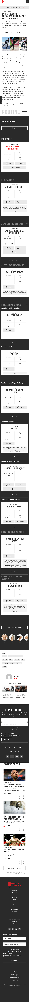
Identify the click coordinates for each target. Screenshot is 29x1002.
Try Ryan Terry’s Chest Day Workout (14, 850)
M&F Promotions (7, 732)
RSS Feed (14, 914)
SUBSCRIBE (7, 739)
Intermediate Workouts (8, 663)
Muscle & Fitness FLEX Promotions (11, 735)
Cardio (10, 659)
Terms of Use (14, 972)
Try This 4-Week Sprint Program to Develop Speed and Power (14, 786)
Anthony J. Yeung (18, 676)
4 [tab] (16, 416)
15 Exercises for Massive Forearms (21, 696)
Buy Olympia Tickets (14, 919)
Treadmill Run (14, 585)
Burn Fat (5, 659)
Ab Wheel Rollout (14, 186)
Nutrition (14, 892)
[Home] (2, 2)
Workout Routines (7, 11)
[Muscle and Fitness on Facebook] (7, 756)
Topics (14, 904)
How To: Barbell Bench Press (14, 147)
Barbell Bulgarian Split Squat (14, 231)
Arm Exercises (21, 694)
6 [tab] (16, 260)
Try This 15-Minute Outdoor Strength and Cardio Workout (14, 819)
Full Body (16, 659)
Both (11, 730)
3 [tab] (12, 260)
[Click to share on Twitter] (1, 99)
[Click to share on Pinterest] (1, 102)
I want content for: (14, 727)
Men (14, 730)
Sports (4, 666)
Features (14, 897)
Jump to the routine (13, 7)
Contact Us (14, 971)
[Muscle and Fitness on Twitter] (12, 756)
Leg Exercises (8, 694)
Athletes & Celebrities (14, 895)
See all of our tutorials (14, 627)
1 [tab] (12, 342)
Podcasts (14, 911)
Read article (7, 793)
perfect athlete (19, 55)
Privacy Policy (14, 974)
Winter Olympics (14, 59)
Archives (14, 921)
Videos (14, 907)
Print (15, 128)
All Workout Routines (14, 868)
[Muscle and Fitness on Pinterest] (21, 756)
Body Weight (11, 656)
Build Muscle (19, 656)
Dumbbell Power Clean (14, 391)
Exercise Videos (14, 909)
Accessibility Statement (14, 977)
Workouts (14, 890)
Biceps (4, 656)
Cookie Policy (14, 975)
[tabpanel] (14, 157)
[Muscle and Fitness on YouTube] (17, 756)
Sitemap (14, 923)
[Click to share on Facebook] (1, 97)
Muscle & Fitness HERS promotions (11, 733)
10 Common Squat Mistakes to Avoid (8, 696)
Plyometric (18, 663)
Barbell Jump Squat (14, 468)
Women (19, 730)
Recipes (14, 899)
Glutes (23, 659)
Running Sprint (14, 506)
